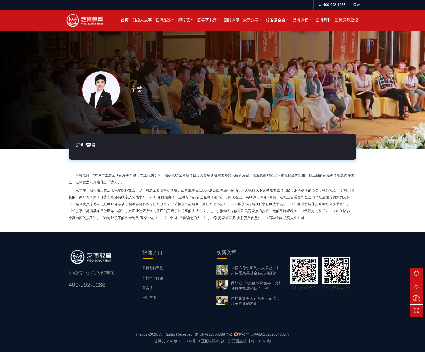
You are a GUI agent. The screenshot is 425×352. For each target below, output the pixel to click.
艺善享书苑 (207, 20)
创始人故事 (142, 20)
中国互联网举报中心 (213, 341)
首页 (125, 20)
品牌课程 (300, 20)
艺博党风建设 (346, 20)
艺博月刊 (323, 20)
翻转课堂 (232, 20)
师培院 (184, 20)
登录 (356, 5)
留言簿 (147, 288)
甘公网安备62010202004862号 (263, 334)
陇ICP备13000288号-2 (214, 334)
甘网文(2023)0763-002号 (175, 341)
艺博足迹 (163, 20)
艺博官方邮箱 (152, 278)
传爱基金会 (276, 20)
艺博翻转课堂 (152, 268)
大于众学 (251, 20)
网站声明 (149, 298)
